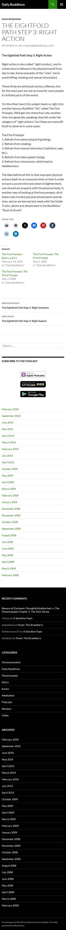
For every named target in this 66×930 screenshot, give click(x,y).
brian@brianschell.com (39, 45)
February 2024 (10, 409)
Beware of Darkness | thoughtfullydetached (26, 608)
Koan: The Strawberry (30, 624)
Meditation (8, 695)
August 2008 (9, 535)
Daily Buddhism (13, 4)
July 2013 (7, 455)
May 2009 (7, 475)
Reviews (6, 708)
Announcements (11, 662)
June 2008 (8, 548)
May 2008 (7, 555)
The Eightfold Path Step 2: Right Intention (25, 305)
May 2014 (7, 429)
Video (5, 715)
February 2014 (10, 449)
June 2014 (8, 422)
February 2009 (10, 495)
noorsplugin (42, 922)
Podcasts (7, 702)
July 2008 (7, 541)
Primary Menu (61, 4)
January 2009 (9, 502)
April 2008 (8, 561)
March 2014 (9, 442)
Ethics (5, 682)
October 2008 (10, 522)
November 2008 (11, 515)
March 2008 (9, 568)
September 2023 (11, 415)
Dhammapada (10, 675)
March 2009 (9, 488)
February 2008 (10, 575)
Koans (5, 688)
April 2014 (8, 435)
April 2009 (8, 482)
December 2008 (11, 508)
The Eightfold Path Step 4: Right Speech (24, 318)
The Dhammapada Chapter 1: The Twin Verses (30, 610)
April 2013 (8, 462)
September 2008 (11, 528)
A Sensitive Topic (23, 618)
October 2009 (10, 468)
